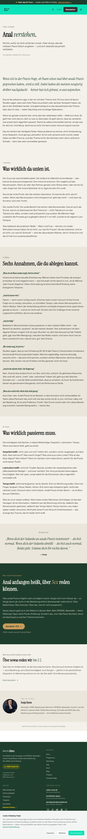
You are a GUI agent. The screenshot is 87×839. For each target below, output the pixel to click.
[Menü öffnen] (80, 9)
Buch (48, 768)
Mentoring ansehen (9, 680)
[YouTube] (57, 810)
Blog (47, 771)
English (59, 9)
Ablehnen (62, 833)
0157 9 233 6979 (8, 793)
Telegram (6, 800)
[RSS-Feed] (66, 810)
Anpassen (50, 833)
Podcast (49, 775)
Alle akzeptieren (76, 833)
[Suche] (53, 9)
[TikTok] (52, 810)
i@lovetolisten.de (9, 790)
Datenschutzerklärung (11, 827)
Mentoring (50, 761)
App (47, 765)
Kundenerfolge (51, 778)
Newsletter (70, 9)
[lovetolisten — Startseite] (7, 9)
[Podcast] (61, 810)
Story (48, 754)
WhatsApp (6, 797)
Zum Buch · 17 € (12, 626)
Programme (50, 758)
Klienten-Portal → (10, 807)
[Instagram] (48, 810)
